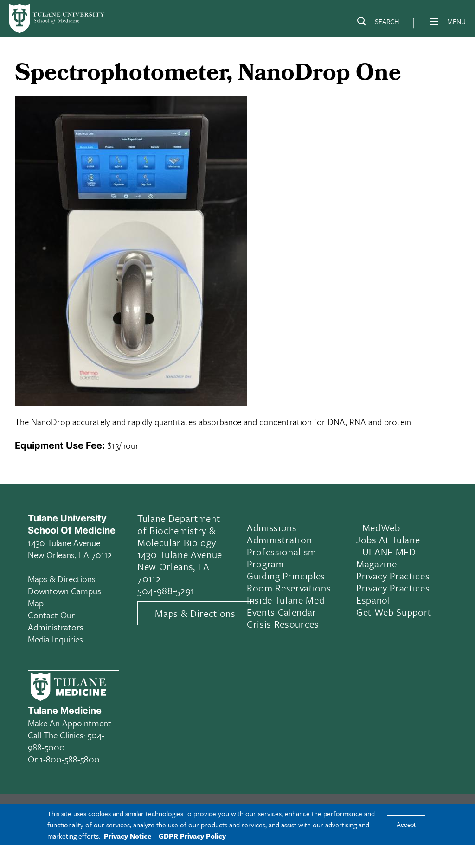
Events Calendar (281, 612)
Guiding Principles (286, 576)
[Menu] (434, 21)
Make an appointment (69, 723)
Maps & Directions (62, 578)
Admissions (272, 527)
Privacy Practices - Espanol (396, 594)
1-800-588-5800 (70, 759)
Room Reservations (289, 588)
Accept (406, 824)
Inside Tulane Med (285, 600)
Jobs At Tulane (388, 539)
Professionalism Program (281, 558)
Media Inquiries (55, 639)
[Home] (57, 18)
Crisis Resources (283, 624)
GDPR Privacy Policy (192, 836)
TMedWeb (378, 527)
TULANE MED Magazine (386, 558)
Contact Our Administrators (55, 621)
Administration (279, 539)
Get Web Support (393, 612)
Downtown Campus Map (64, 597)
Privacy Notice (127, 836)
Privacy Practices (393, 576)
